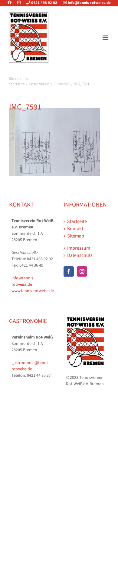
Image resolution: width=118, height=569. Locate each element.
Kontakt (75, 228)
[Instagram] (19, 2)
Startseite (77, 221)
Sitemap (75, 236)
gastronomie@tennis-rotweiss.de (31, 366)
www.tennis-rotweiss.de (32, 291)
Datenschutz (80, 255)
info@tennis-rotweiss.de (89, 2)
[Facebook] (12, 2)
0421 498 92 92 (43, 2)
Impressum (78, 248)
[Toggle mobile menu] (106, 38)
